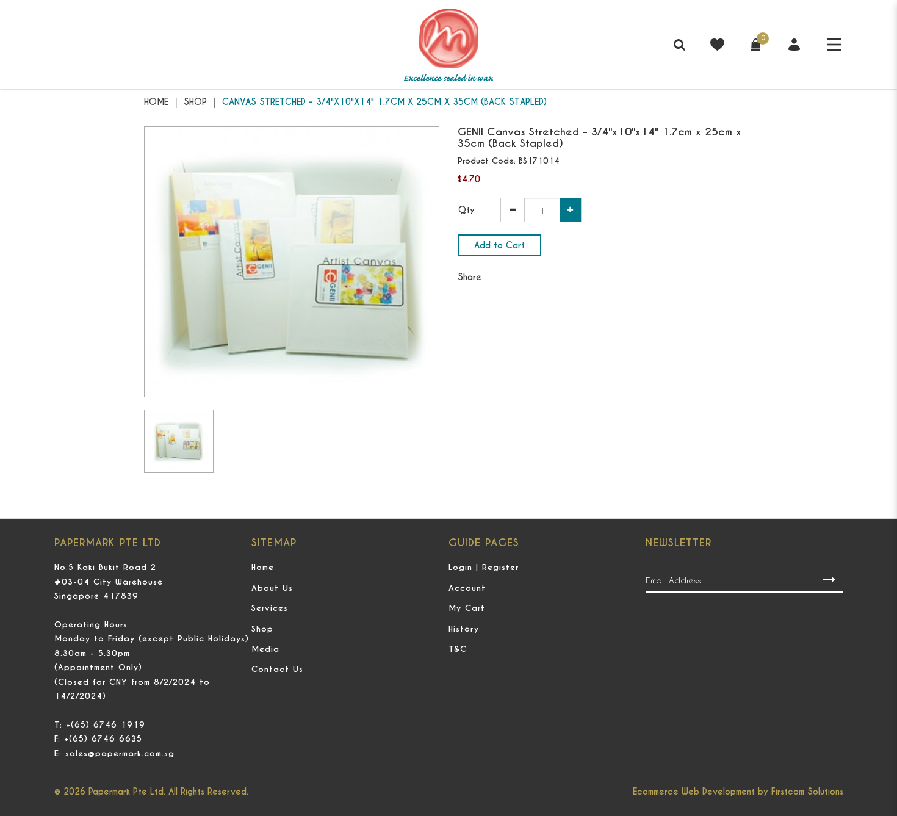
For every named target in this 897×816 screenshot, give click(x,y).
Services (269, 608)
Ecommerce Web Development (694, 791)
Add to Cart (499, 245)
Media (265, 649)
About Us (272, 588)
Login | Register (483, 567)
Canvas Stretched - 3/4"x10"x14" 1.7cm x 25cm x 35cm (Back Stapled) (384, 101)
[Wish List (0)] (717, 43)
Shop (195, 101)
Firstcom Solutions (807, 791)
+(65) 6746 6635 (103, 739)
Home (156, 101)
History (463, 629)
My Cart (466, 608)
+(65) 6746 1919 (105, 725)
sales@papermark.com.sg (120, 753)
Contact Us (277, 669)
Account (467, 588)
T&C (457, 649)
